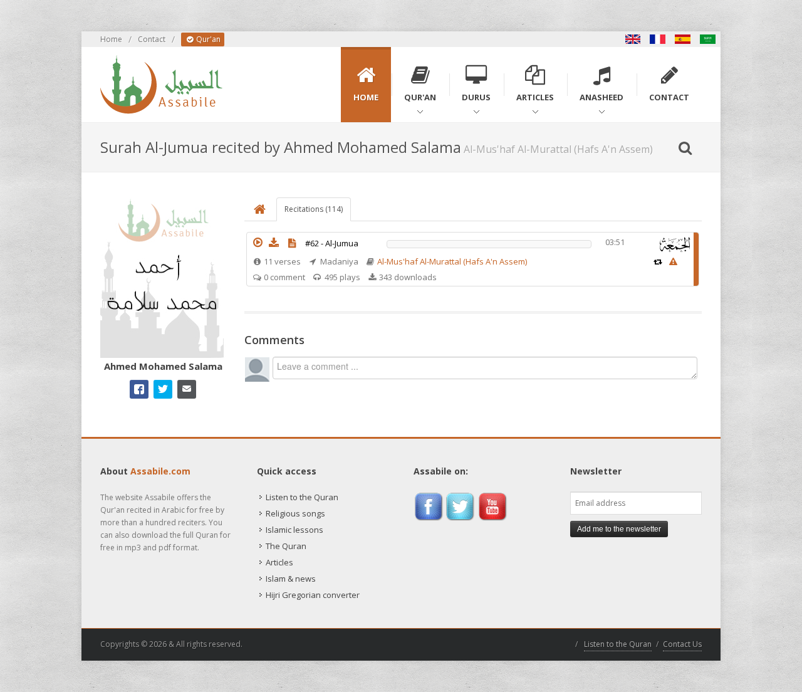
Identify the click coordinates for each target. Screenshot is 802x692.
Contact (151, 39)
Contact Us (682, 644)
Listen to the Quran (302, 497)
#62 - (331, 243)
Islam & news (291, 578)
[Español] (682, 39)
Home (111, 39)
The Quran (286, 546)
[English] (632, 39)
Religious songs (295, 513)
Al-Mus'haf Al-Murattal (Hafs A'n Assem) (452, 261)
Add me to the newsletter (619, 529)
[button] (257, 242)
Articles (279, 562)
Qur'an (207, 39)
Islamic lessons (294, 529)
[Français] (657, 39)
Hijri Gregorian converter (313, 594)
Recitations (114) (313, 209)
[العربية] (708, 39)
